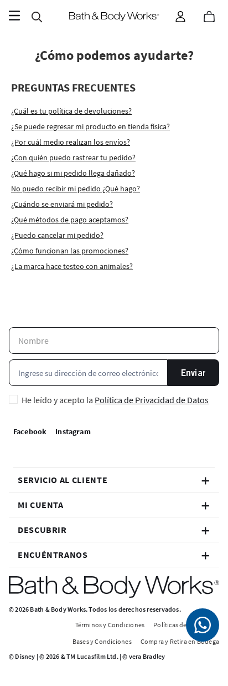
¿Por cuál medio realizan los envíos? (70, 142)
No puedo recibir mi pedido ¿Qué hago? (75, 189)
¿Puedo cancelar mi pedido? (57, 235)
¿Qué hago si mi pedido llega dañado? (73, 173)
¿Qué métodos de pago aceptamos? (69, 220)
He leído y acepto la (115, 400)
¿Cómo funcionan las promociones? (69, 251)
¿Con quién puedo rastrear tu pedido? (73, 157)
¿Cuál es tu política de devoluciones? (71, 111)
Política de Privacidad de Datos (152, 399)
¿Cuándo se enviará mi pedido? (62, 204)
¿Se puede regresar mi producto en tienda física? (90, 126)
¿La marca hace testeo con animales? (72, 266)
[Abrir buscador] (36, 16)
